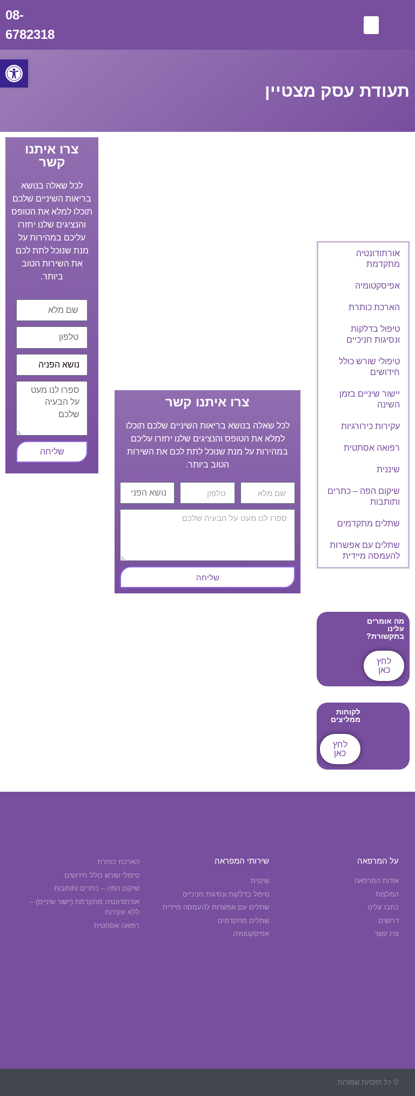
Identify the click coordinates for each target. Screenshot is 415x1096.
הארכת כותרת (374, 307)
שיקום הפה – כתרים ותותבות (363, 496)
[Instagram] (177, 1082)
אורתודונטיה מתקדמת (378, 259)
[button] (14, 73)
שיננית (388, 469)
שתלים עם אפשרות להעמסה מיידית (365, 550)
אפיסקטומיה (377, 285)
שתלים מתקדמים (368, 523)
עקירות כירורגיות (370, 426)
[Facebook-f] (198, 1082)
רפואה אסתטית (372, 447)
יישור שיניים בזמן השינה (369, 399)
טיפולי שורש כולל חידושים (369, 367)
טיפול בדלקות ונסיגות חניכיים (373, 334)
